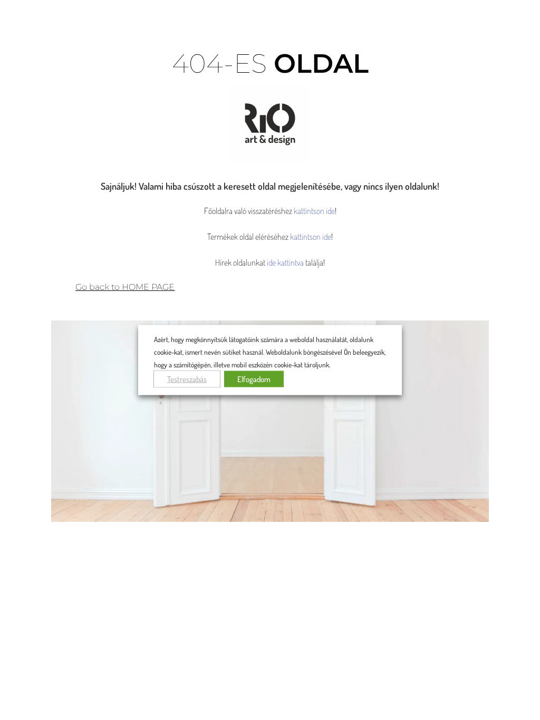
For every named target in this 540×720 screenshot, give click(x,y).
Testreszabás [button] (187, 379)
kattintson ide (314, 211)
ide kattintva (285, 262)
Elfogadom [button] (254, 379)
